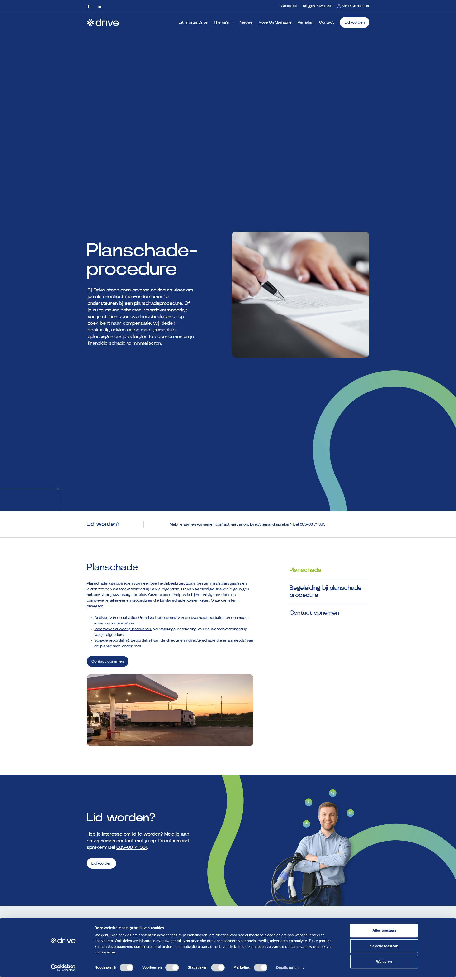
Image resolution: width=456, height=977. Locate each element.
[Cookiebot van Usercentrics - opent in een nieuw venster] (63, 967)
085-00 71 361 (312, 524)
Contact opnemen (107, 661)
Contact (326, 22)
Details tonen (287, 968)
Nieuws (246, 22)
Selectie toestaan (384, 946)
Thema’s (221, 22)
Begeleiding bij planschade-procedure (327, 591)
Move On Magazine (275, 22)
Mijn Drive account (355, 6)
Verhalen (305, 22)
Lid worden (355, 22)
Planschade (305, 570)
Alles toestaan (384, 930)
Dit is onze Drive (193, 22)
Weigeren (384, 961)
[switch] (172, 967)
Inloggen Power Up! (317, 6)
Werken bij (289, 6)
